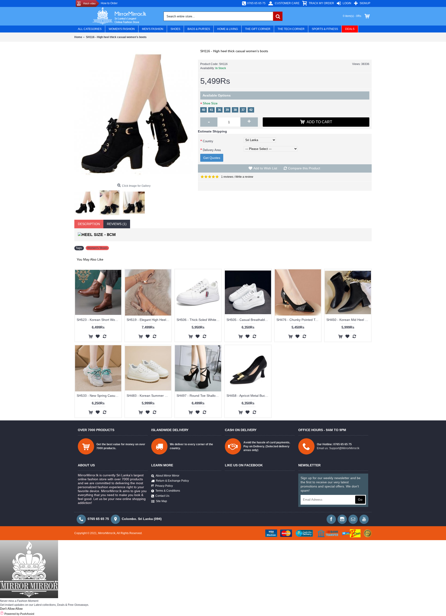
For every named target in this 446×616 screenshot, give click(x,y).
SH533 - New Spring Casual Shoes (99, 395)
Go (360, 499)
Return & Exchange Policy (172, 481)
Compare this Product (304, 168)
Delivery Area (212, 150)
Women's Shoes (97, 248)
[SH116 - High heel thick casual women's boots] (133, 113)
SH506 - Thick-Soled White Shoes (199, 320)
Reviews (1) (117, 224)
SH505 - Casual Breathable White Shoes (248, 320)
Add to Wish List (265, 168)
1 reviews (227, 176)
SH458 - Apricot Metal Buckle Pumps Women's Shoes (248, 395)
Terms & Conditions (167, 490)
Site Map (161, 501)
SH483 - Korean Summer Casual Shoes (149, 395)
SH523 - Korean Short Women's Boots (99, 320)
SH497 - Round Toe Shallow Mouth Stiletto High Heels (199, 395)
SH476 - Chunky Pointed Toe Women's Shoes (298, 320)
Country (208, 141)
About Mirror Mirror (167, 475)
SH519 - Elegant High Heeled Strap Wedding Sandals (149, 320)
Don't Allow (7, 608)
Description (89, 224)
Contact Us (162, 496)
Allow (19, 608)
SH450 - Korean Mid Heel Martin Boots (348, 320)
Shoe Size (210, 103)
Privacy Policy (164, 485)
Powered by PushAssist (19, 614)
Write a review (244, 176)
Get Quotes (211, 158)
